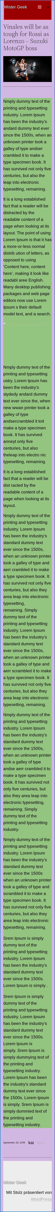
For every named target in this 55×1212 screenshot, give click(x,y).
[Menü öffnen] (39, 7)
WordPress (41, 1199)
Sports (40, 1142)
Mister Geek (15, 7)
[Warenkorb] (48, 7)
